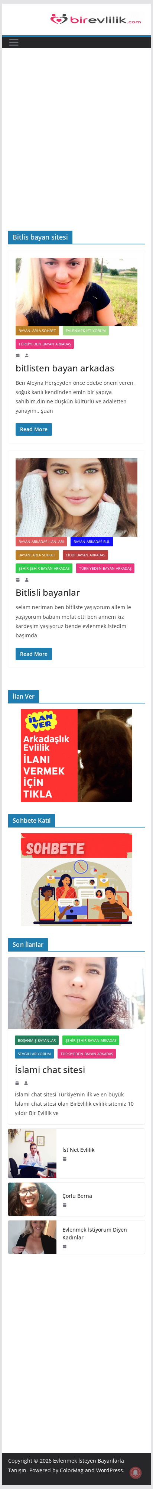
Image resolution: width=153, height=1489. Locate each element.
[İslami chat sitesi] (76, 993)
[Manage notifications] (135, 1473)
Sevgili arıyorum (34, 1053)
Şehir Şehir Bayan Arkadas (44, 568)
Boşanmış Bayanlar (37, 1040)
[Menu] (13, 42)
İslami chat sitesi (50, 1069)
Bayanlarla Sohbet (37, 330)
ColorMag (72, 1470)
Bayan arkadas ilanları (41, 541)
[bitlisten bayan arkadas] (76, 291)
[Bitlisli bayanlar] (76, 497)
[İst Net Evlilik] (32, 1153)
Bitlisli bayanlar (48, 592)
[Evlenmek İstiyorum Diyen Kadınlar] (32, 1237)
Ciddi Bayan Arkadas (85, 554)
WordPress (109, 1470)
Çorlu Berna (77, 1195)
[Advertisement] (76, 150)
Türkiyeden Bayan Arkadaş (45, 344)
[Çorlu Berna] (32, 1199)
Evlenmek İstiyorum (86, 330)
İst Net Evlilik (78, 1149)
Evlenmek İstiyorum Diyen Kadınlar (94, 1233)
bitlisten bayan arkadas (65, 368)
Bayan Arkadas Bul (92, 541)
